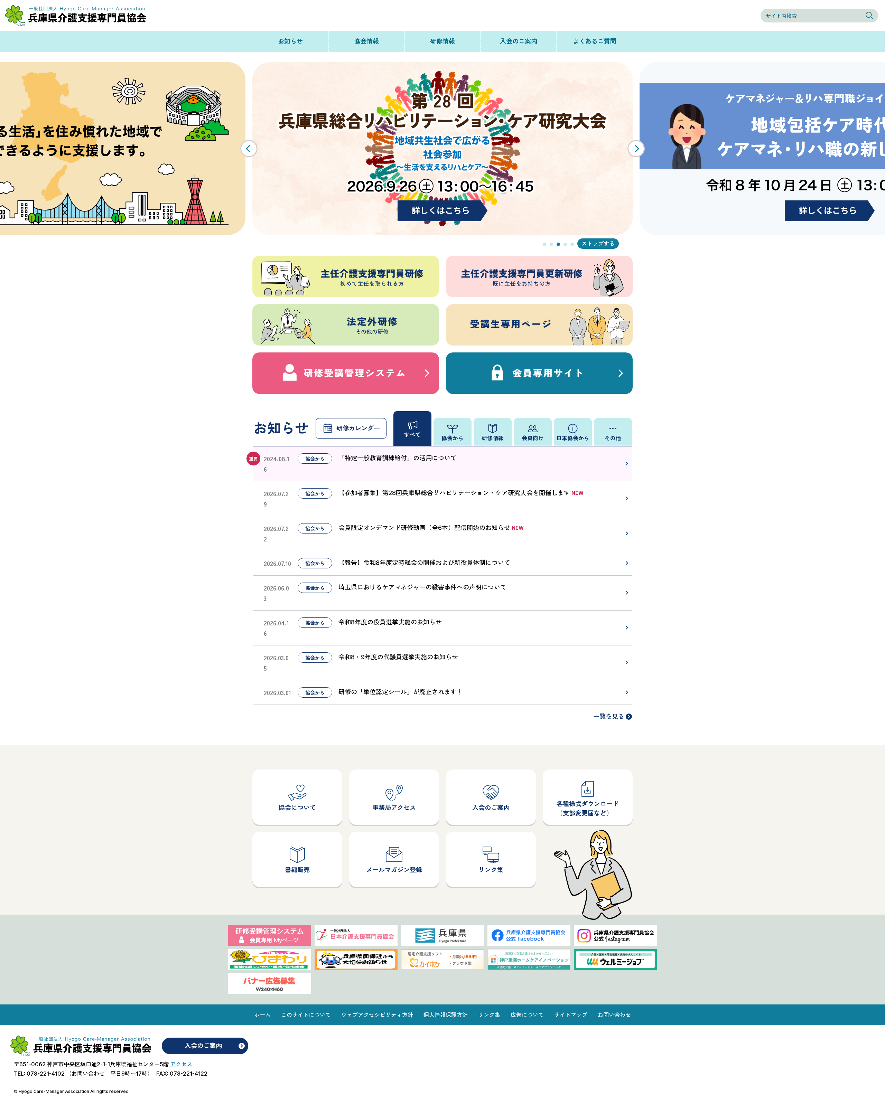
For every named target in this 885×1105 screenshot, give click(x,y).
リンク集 (490, 869)
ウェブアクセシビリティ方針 (377, 1014)
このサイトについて (306, 1014)
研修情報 (442, 41)
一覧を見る (608, 716)
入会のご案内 (518, 41)
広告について (527, 1014)
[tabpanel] (442, 148)
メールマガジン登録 (394, 869)
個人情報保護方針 (445, 1014)
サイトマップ (570, 1014)
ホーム (262, 1014)
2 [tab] (551, 244)
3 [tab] (558, 244)
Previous (249, 148)
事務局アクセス (394, 807)
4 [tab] (565, 244)
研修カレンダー (358, 428)
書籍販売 (297, 869)
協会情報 (366, 41)
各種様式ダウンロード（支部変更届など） (588, 808)
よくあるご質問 (594, 41)
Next (636, 148)
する (609, 243)
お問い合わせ (614, 1014)
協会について (297, 807)
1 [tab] (544, 244)
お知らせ (290, 41)
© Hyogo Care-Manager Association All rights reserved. (72, 1091)
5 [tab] (572, 244)
